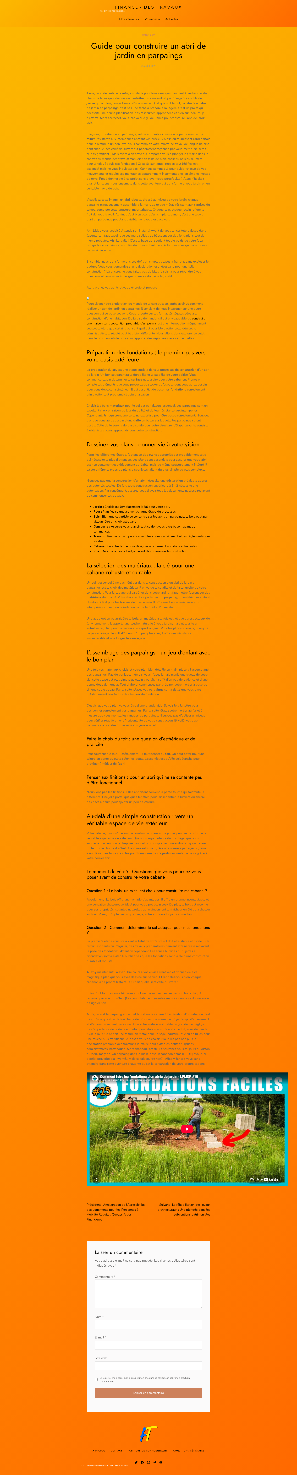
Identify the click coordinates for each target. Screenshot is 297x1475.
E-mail (100, 1337)
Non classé (148, 35)
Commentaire (105, 1277)
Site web (101, 1358)
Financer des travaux (148, 7)
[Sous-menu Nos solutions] (138, 19)
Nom (99, 1317)
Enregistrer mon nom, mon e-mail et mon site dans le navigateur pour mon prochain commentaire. (145, 1379)
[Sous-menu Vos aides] (159, 19)
